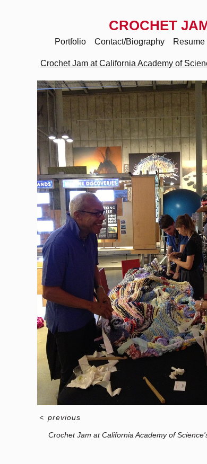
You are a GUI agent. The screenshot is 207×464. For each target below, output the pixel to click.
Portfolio (70, 41)
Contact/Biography (129, 41)
